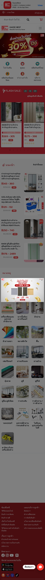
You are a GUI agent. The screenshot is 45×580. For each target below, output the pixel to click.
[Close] (42, 280)
